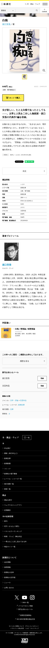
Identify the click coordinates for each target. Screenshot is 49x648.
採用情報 (7, 567)
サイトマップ (34, 628)
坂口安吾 (6, 24)
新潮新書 (7, 463)
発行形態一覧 (9, 484)
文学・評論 (14, 400)
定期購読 (7, 510)
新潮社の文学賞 (9, 577)
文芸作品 (23, 400)
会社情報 (7, 562)
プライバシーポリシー (32, 626)
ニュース (7, 582)
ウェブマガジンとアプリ (13, 505)
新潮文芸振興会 (25, 615)
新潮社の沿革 (9, 572)
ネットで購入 (14, 98)
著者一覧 (7, 489)
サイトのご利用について (16, 626)
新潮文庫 (21, 405)
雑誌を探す (8, 500)
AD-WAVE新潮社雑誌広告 (26, 619)
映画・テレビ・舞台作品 (13, 536)
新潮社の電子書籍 (10, 474)
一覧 (28, 437)
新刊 (5, 521)
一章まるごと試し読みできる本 (15, 541)
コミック (7, 468)
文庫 (11, 409)
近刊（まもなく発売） (12, 526)
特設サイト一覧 (9, 547)
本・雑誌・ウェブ (33, 4)
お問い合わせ (9, 588)
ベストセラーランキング (13, 531)
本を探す (7, 448)
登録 (42, 378)
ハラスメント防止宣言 (17, 628)
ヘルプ (27, 628)
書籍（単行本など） (11, 453)
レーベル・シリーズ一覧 (13, 479)
